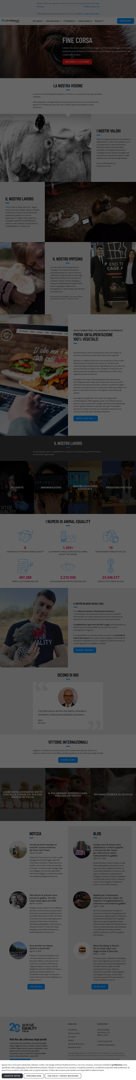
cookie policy (20, 1067)
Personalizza (33, 1076)
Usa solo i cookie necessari (63, 1076)
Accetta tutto (12, 1076)
